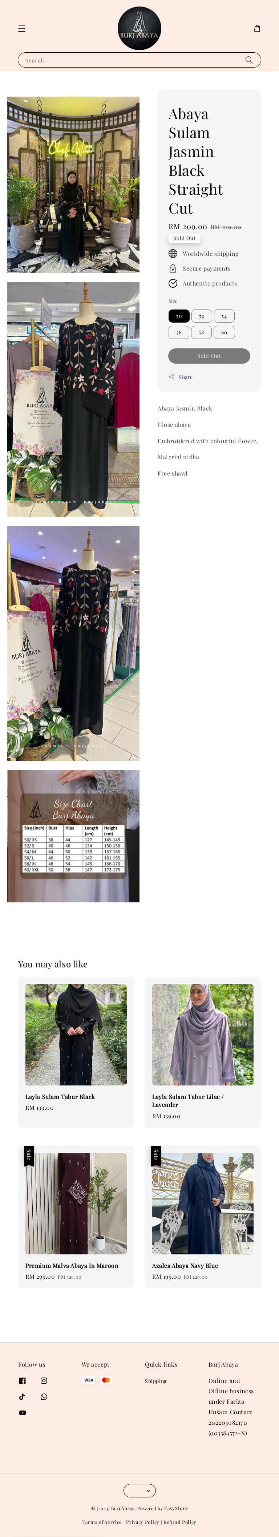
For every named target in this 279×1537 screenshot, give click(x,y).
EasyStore (176, 1508)
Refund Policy (180, 1522)
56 (179, 332)
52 (202, 315)
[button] (22, 28)
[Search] (249, 60)
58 (201, 332)
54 (224, 315)
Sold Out (209, 355)
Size (173, 301)
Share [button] (186, 376)
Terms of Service (102, 1522)
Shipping (156, 1381)
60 (224, 332)
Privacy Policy (142, 1522)
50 (179, 315)
